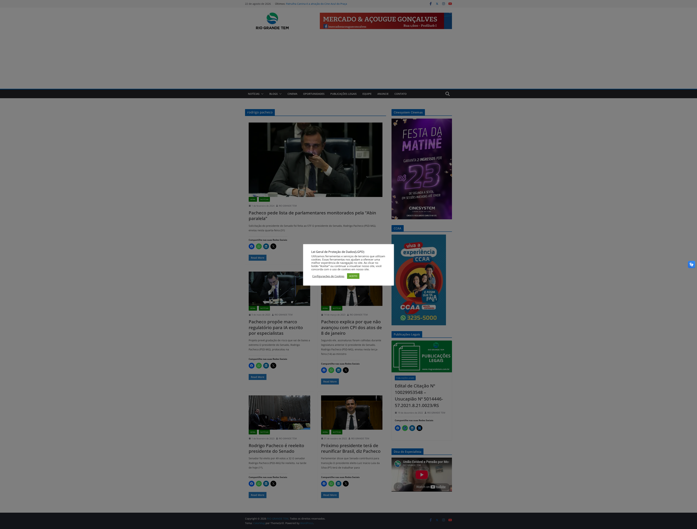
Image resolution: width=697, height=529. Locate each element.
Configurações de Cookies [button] (328, 276)
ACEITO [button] (353, 276)
